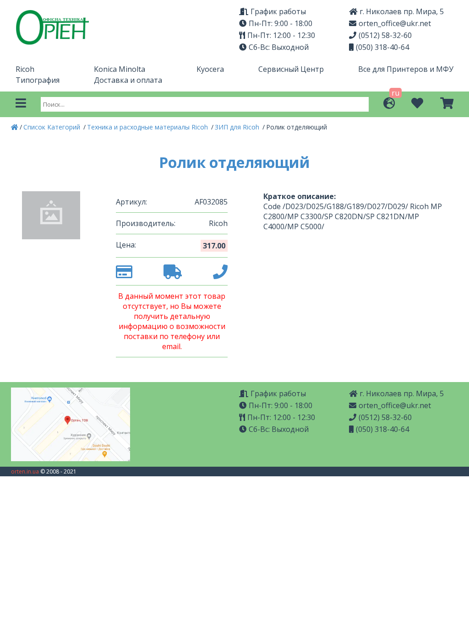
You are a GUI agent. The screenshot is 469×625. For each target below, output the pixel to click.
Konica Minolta (119, 69)
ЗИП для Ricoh (238, 127)
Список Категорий (52, 127)
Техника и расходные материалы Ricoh (148, 127)
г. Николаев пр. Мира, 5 (402, 11)
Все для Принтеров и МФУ (405, 69)
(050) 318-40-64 (382, 47)
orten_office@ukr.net (395, 23)
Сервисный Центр (291, 69)
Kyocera (210, 69)
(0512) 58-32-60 (385, 35)
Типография (38, 80)
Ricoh (25, 69)
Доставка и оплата (128, 80)
